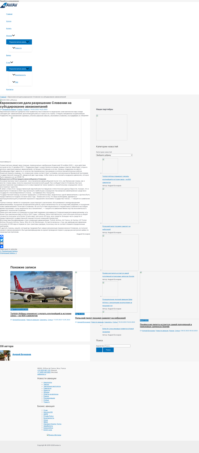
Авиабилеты (48, 426)
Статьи (19, 109)
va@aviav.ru (41, 374)
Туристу (26, 109)
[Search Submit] (99, 350)
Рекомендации (49, 398)
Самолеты (43, 320)
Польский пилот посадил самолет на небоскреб (100, 318)
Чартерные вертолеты (52, 386)
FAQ (16, 82)
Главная (9, 14)
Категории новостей (104, 152)
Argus (46, 420)
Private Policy (49, 416)
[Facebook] (45, 236)
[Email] (45, 243)
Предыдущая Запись (9, 251)
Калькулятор (48, 428)
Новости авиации (33, 320)
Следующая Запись (8, 253)
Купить (8, 28)
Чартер (46, 384)
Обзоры (46, 392)
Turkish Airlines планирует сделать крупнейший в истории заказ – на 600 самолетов (40, 314)
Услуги (8, 21)
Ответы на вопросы (51, 394)
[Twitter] (45, 240)
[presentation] (13, 35)
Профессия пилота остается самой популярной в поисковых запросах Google (166, 325)
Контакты (9, 89)
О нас (8, 63)
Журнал (9, 36)
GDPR (46, 414)
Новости (18, 48)
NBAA (46, 422)
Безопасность (20, 75)
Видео (8, 55)
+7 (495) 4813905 (44, 372)
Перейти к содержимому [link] (9, 1)
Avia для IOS (48, 412)
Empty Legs (48, 430)
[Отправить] (45, 246)
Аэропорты (48, 382)
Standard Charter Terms (52, 424)
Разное (171, 331)
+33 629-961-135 (43, 370)
